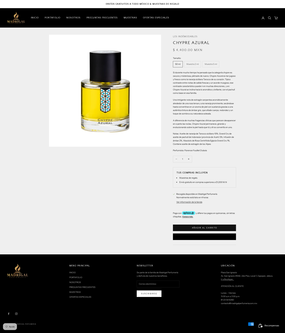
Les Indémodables (185, 36)
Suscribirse (149, 293)
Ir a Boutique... (227, 279)
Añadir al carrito (204, 227)
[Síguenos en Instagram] (16, 313)
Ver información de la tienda (189, 202)
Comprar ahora (204, 236)
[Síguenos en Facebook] (8, 313)
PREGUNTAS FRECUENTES (102, 17)
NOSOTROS (73, 17)
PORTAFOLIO (52, 17)
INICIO (35, 17)
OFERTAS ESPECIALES (156, 17)
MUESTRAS (130, 17)
